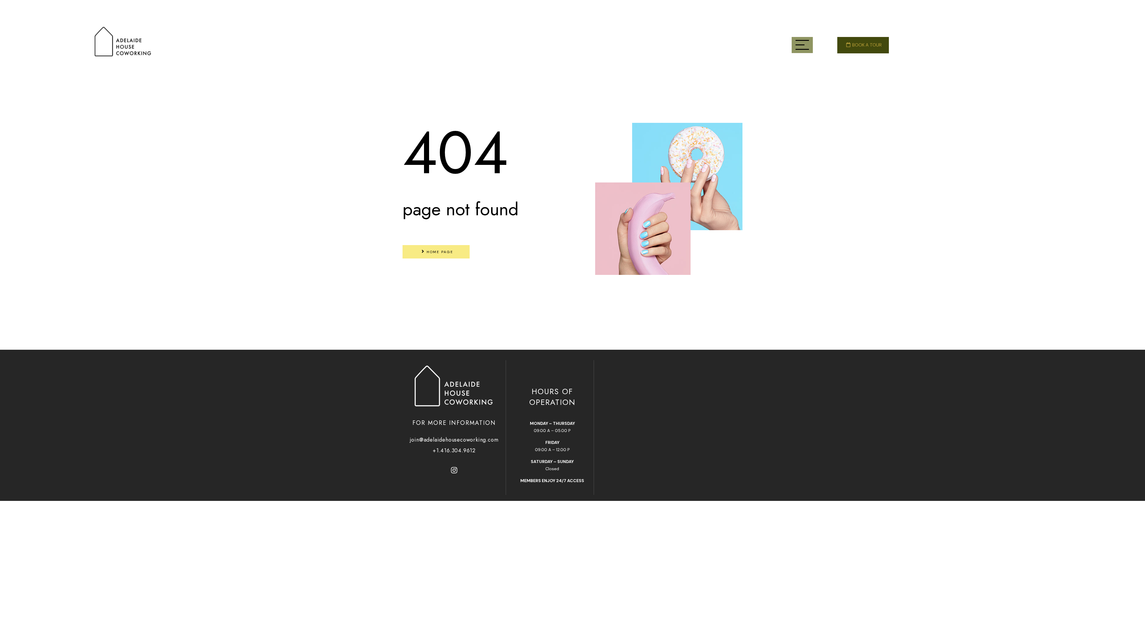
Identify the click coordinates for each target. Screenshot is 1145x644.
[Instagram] (454, 470)
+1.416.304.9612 (454, 450)
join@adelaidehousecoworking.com (454, 440)
